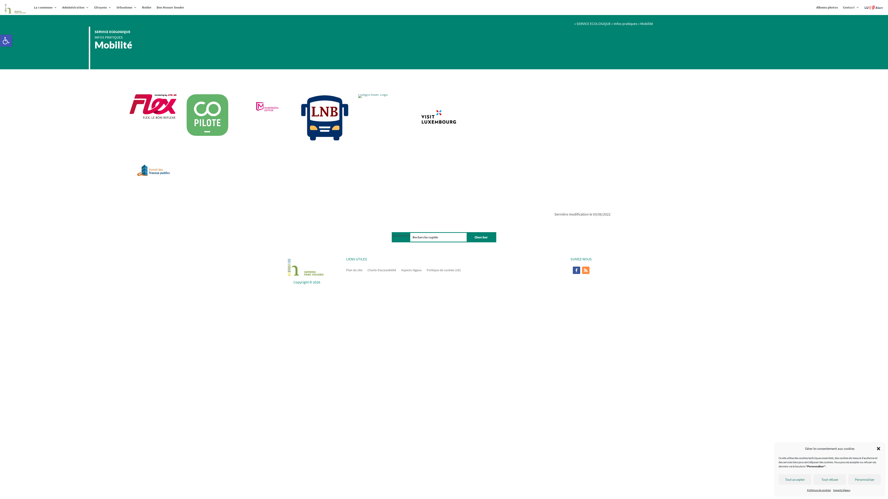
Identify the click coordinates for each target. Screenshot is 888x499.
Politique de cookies (819, 490)
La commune (43, 7)
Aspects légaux (841, 490)
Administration (73, 7)
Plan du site (354, 270)
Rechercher (401, 235)
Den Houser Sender (170, 7)
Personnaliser (864, 479)
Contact (849, 7)
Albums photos (827, 7)
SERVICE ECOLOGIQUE (112, 31)
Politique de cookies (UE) (444, 270)
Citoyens (100, 7)
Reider (146, 7)
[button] (6, 41)
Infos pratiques (109, 37)
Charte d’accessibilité (381, 270)
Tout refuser (829, 479)
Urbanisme (124, 7)
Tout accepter (795, 479)
